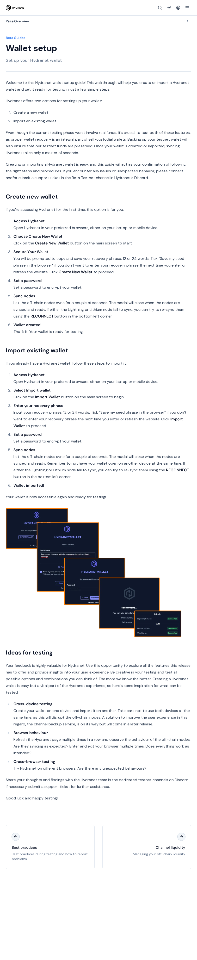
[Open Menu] (187, 8)
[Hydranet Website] (178, 8)
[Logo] (16, 8)
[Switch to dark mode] (169, 8)
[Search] (160, 8)
